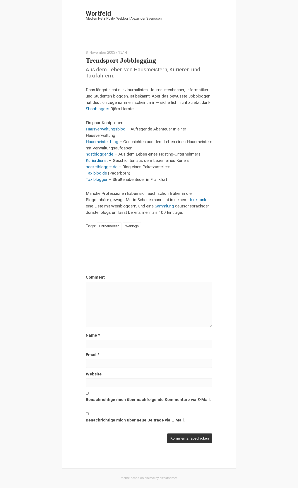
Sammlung (164, 206)
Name (93, 335)
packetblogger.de (101, 166)
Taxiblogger (97, 179)
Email (92, 354)
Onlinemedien (109, 226)
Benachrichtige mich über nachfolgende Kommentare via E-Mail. (148, 399)
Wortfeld (98, 13)
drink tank (197, 199)
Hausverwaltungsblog (105, 129)
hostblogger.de (99, 154)
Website (94, 374)
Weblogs (132, 226)
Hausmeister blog (102, 141)
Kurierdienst (97, 160)
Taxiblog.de (96, 173)
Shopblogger (97, 108)
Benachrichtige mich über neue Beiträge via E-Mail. (135, 420)
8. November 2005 (100, 52)
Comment (95, 277)
